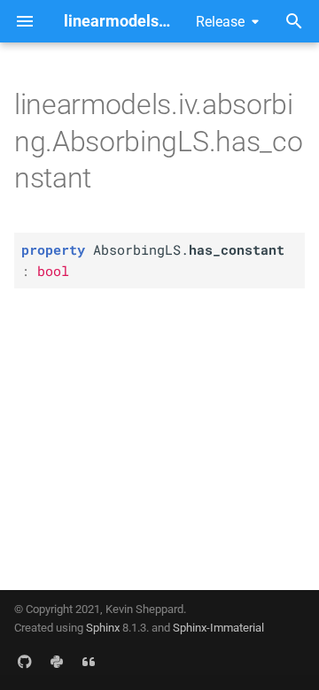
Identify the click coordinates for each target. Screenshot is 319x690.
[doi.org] (88, 662)
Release (220, 21)
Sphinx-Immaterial (218, 627)
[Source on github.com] (25, 662)
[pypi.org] (57, 662)
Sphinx (103, 627)
